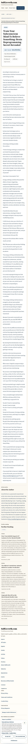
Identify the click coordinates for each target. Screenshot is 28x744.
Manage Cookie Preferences (9, 712)
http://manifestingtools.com (11, 476)
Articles (9, 14)
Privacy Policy (4, 693)
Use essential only (20, 736)
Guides (3, 650)
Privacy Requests (5, 708)
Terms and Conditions (6, 697)
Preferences (14, 740)
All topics (3, 642)
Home (3, 14)
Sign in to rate (7, 61)
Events (3, 677)
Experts (3, 646)
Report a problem (6, 719)
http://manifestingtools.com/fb (16, 519)
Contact (3, 685)
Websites (3, 669)
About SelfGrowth (5, 665)
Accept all (7, 736)
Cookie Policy (4, 701)
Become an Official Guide (7, 681)
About (2, 8)
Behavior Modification (8, 18)
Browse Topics (12, 8)
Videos (3, 658)
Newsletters (4, 673)
